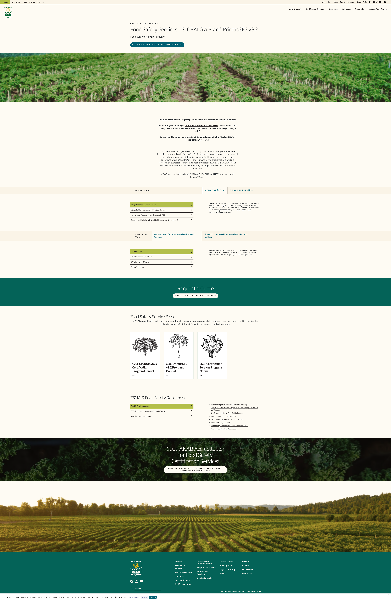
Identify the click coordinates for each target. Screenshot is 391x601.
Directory (351, 2)
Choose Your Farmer (378, 9)
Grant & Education (205, 578)
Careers (245, 565)
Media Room (247, 569)
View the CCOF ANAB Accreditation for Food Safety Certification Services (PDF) (195, 470)
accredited (174, 174)
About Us (326, 2)
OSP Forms (179, 576)
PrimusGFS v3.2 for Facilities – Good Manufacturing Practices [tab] (226, 235)
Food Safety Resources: (140, 406)
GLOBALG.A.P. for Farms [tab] (214, 190)
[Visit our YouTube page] (380, 2)
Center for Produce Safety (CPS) (223, 416)
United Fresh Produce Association (224, 429)
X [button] (389, 595)
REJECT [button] (144, 597)
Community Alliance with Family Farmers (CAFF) (229, 426)
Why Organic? (295, 9)
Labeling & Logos (182, 580)
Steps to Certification (206, 567)
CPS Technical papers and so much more (226, 419)
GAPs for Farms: (137, 252)
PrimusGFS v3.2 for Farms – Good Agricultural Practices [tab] (174, 235)
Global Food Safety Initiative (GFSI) (201, 125)
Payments (16, 2)
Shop (359, 2)
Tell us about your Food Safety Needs (195, 296)
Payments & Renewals (180, 566)
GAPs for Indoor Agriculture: (141, 257)
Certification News (183, 584)
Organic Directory (227, 569)
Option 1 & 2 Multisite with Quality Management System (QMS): (155, 220)
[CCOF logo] (8, 10)
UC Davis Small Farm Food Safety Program (227, 413)
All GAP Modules (137, 267)
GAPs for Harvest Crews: (140, 262)
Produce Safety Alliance (220, 423)
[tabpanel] (195, 212)
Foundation (360, 9)
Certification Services (315, 9)
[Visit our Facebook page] (374, 2)
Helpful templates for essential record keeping (229, 405)
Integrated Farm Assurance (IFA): (143, 205)
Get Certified (29, 2)
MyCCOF (5, 2)
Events (342, 2)
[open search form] (370, 2)
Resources (333, 9)
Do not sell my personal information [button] (105, 597)
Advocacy (346, 9)
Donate (42, 2)
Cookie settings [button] (134, 597)
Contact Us (247, 573)
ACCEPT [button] (153, 597)
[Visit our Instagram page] (377, 2)
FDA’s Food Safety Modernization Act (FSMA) (148, 411)
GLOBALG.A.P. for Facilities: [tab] (241, 190)
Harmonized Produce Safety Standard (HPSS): (148, 215)
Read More (122, 597)
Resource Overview (183, 572)
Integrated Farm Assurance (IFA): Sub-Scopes (148, 210)
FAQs (365, 2)
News (336, 2)
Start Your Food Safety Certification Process (157, 45)
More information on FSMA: (141, 416)
